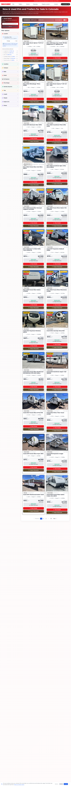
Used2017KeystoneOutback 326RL (55, 249)
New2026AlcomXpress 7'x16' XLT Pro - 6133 (57, 84)
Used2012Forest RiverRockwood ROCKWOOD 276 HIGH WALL (33, 372)
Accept (65, 784)
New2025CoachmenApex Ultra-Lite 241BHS (56, 166)
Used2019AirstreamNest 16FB (32, 124)
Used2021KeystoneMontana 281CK (32, 331)
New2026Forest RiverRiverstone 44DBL (57, 290)
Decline (61, 784)
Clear (16, 40)
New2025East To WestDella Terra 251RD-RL (32, 249)
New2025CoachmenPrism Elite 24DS (56, 125)
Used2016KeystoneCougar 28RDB (55, 454)
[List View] (66, 20)
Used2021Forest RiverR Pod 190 (33, 412)
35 (51, 518)
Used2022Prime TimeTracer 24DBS (55, 413)
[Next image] (43, 31)
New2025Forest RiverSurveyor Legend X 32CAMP (32, 208)
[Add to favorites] (43, 38)
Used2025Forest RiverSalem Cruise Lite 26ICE (55, 495)
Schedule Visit (66, 4)
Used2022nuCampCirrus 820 (56, 330)
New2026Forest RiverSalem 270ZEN (32, 290)
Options (56, 784)
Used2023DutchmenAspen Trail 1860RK (56, 372)
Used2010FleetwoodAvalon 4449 (33, 494)
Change (8, 40)
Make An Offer (33, 51)
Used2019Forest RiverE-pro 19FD (33, 453)
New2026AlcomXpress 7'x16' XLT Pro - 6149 (33, 43)
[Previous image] (24, 31)
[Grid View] (64, 20)
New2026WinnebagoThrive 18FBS (31, 84)
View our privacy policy (19, 784)
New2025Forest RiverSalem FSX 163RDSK (57, 208)
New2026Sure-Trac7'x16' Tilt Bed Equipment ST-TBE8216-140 (57, 43)
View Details (34, 58)
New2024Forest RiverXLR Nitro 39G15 (33, 167)
